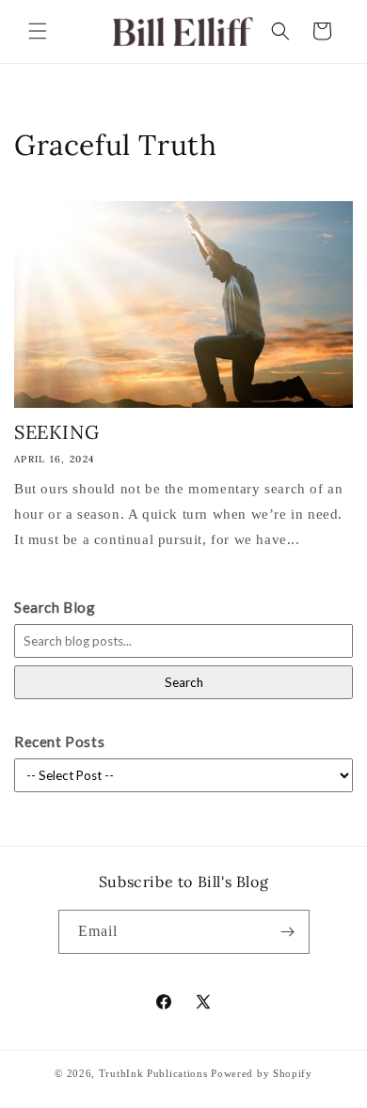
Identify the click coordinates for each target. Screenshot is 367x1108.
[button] (37, 31)
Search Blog (55, 607)
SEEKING (56, 432)
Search (184, 682)
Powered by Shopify (261, 1073)
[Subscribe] (288, 932)
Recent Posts (59, 741)
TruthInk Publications (153, 1073)
